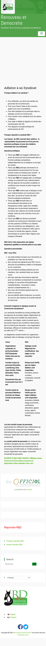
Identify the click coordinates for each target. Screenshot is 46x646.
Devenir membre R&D (14, 545)
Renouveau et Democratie (13, 20)
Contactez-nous (23, 635)
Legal (15, 489)
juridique (29, 489)
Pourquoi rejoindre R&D (15, 541)
